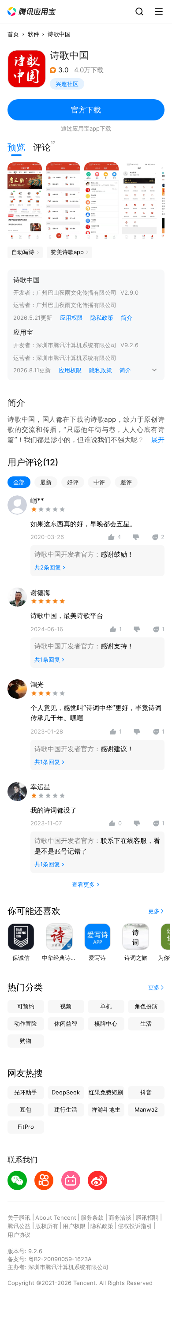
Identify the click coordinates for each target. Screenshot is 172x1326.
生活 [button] (146, 1023)
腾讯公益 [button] (18, 1225)
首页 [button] (13, 33)
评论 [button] (42, 146)
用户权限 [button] (74, 1225)
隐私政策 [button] (101, 317)
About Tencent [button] (55, 1217)
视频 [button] (65, 1006)
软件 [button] (33, 33)
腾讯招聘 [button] (147, 1217)
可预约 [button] (25, 1006)
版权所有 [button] (46, 1225)
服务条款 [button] (92, 1217)
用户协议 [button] (18, 1234)
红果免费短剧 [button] (106, 1092)
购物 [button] (25, 1040)
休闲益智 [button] (65, 1023)
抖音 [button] (146, 1092)
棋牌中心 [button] (105, 1023)
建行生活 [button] (65, 1109)
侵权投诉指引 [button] (135, 1225)
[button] (31, 11)
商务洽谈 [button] (119, 1217)
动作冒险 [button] (25, 1023)
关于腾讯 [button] (18, 1217)
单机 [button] (106, 1006)
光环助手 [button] (25, 1092)
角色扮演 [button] (146, 1006)
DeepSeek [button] (66, 1092)
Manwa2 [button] (146, 1109)
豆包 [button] (25, 1109)
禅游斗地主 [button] (106, 1109)
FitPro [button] (26, 1126)
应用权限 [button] (71, 317)
